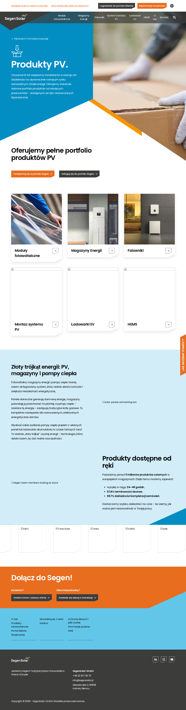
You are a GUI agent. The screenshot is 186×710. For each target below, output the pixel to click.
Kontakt (164, 17)
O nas (155, 17)
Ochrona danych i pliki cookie (78, 620)
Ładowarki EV (135, 17)
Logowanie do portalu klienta (116, 5)
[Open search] (174, 17)
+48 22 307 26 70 (82, 675)
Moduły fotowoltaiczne (62, 17)
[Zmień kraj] (172, 6)
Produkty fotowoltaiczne (31, 39)
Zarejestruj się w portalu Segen (31, 173)
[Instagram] (164, 659)
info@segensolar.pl (83, 680)
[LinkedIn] (156, 659)
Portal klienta (18, 630)
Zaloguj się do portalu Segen (77, 173)
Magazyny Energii (83, 17)
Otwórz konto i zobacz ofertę (30, 597)
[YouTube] (172, 659)
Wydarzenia (18, 635)
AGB (70, 630)
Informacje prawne (79, 626)
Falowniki (99, 17)
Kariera (44, 623)
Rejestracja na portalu (152, 5)
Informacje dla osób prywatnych (69, 5)
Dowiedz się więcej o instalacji (76, 597)
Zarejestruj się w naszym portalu (29, 5)
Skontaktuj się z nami (51, 619)
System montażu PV (116, 17)
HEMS (147, 17)
